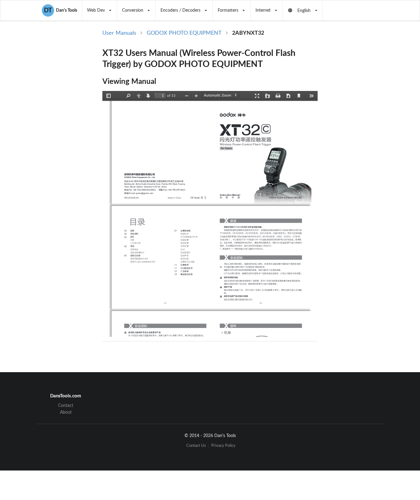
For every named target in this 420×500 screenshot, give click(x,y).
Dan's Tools (60, 10)
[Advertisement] (369, 129)
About (66, 412)
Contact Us (196, 446)
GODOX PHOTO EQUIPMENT (184, 33)
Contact (65, 406)
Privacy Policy (223, 446)
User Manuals (119, 33)
